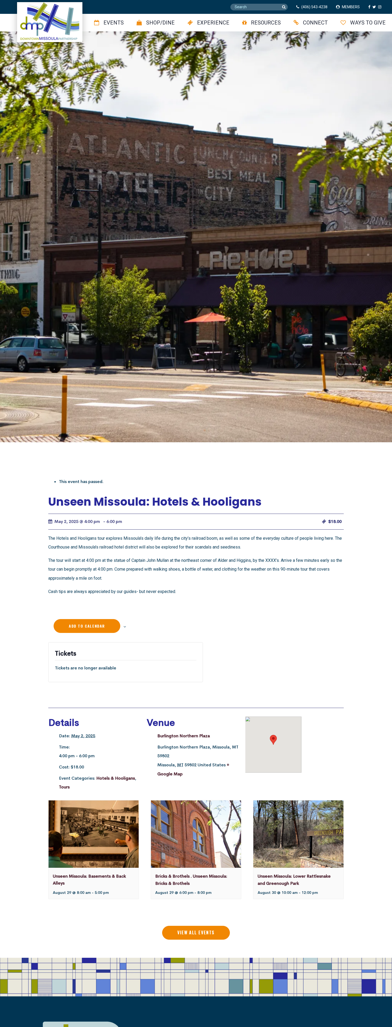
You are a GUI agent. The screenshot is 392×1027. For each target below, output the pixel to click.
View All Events (196, 932)
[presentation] (94, 834)
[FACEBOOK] (370, 7)
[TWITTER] (375, 7)
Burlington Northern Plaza (183, 736)
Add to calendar (87, 626)
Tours (64, 787)
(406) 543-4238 (314, 7)
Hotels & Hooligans (115, 778)
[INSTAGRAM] (380, 7)
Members (351, 7)
